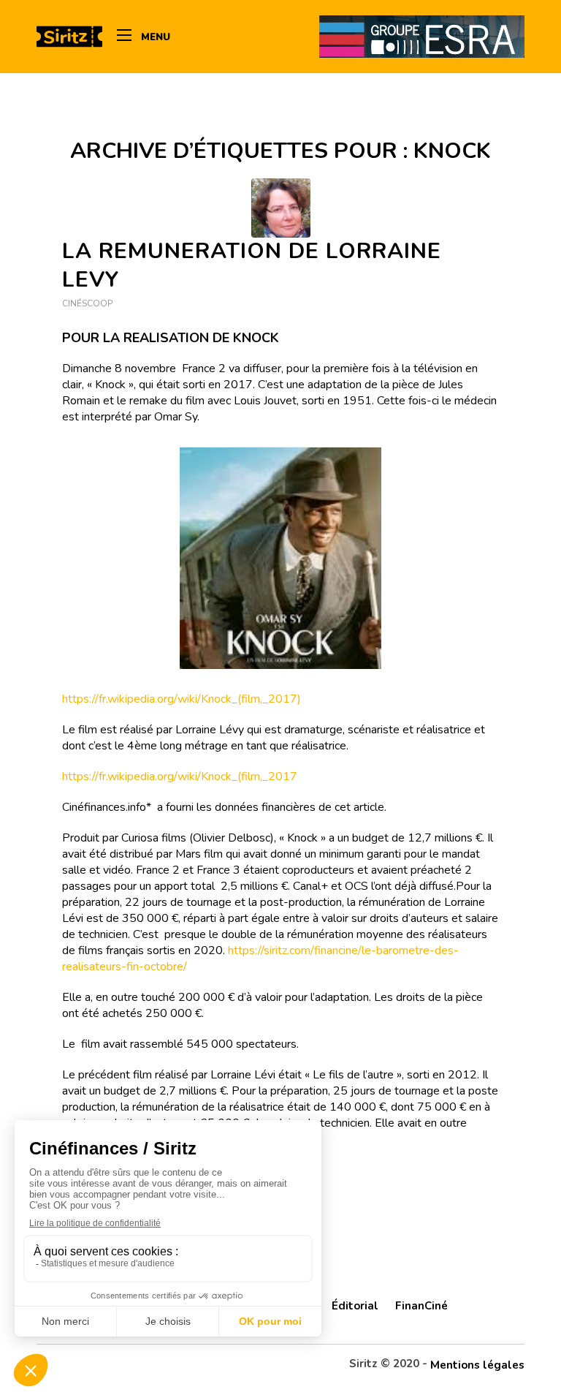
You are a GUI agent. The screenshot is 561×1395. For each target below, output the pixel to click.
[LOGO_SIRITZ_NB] (69, 36)
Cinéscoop (87, 303)
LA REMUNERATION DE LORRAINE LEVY (251, 265)
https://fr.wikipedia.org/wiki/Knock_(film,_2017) (181, 699)
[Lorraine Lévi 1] (280, 208)
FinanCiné (421, 1305)
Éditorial (355, 1305)
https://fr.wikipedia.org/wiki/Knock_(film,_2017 (179, 776)
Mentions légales (477, 1365)
